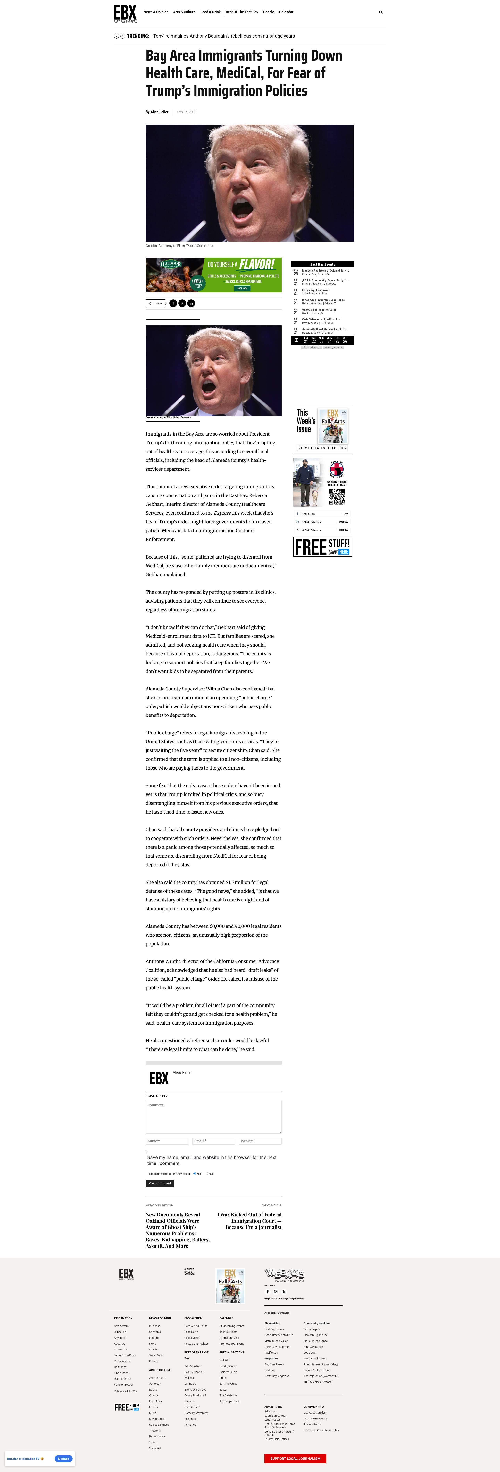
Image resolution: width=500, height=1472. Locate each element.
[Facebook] (173, 303)
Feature (154, 1337)
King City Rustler (314, 1346)
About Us (119, 1343)
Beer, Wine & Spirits (195, 1326)
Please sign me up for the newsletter (168, 1173)
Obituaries (120, 1367)
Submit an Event (229, 1337)
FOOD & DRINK (193, 1318)
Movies (153, 1407)
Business (154, 1326)
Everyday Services (195, 1389)
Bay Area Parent (274, 1364)
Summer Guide (228, 1383)
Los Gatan (310, 1352)
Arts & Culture (192, 1366)
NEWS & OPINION (160, 1318)
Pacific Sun (271, 1352)
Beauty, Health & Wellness (194, 1374)
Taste (223, 1389)
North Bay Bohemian (277, 1346)
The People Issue (230, 1401)
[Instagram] (276, 1292)
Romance (190, 1424)
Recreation (190, 1418)
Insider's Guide (228, 1372)
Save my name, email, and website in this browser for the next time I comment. (212, 1160)
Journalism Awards (316, 1418)
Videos (153, 1442)
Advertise (119, 1337)
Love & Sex (155, 1401)
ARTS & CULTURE (160, 1370)
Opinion (153, 1349)
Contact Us (121, 1349)
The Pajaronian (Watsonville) (321, 1376)
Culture (153, 1395)
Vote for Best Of (123, 1384)
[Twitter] (182, 303)
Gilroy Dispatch (313, 1329)
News (152, 1343)
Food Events (191, 1337)
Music (152, 1413)
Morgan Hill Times (315, 1358)
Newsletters (121, 1326)
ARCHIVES (189, 1272)
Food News (191, 1331)
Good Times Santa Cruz (278, 1335)
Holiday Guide (228, 1366)
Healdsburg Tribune (316, 1335)
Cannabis (155, 1331)
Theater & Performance (157, 1433)
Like (346, 513)
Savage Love (156, 1418)
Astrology (155, 1383)
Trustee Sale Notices (276, 1439)
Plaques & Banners (125, 1390)
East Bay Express (274, 1329)
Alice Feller (160, 112)
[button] (381, 12)
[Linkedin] (191, 303)
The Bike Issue (228, 1395)
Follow (343, 521)
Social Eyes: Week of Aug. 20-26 (185, 36)
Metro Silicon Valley (276, 1340)
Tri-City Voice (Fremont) (318, 1381)
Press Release (122, 1361)
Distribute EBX (122, 1378)
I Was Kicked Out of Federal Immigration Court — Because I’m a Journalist (249, 1220)
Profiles (153, 1361)
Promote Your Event (232, 1343)
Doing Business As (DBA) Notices (279, 1433)
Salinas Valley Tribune (317, 1370)
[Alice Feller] (159, 1078)
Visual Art (155, 1448)
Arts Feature (156, 1377)
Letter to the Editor (125, 1355)
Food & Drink (192, 1407)
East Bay (269, 1370)
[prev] (116, 36)
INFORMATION (123, 1318)
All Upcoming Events (232, 1326)
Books (153, 1389)
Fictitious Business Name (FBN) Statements (279, 1425)
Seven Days (156, 1355)
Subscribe (120, 1331)
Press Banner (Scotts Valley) (321, 1364)
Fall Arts (224, 1360)
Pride (223, 1377)
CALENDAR (226, 1318)
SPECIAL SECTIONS (232, 1352)
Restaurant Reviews (196, 1343)
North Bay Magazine (276, 1376)
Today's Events (228, 1331)
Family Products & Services (195, 1398)
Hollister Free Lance (316, 1340)
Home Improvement (196, 1413)
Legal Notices (272, 1419)
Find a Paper (121, 1373)
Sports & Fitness (159, 1424)
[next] (122, 36)
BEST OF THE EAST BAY (196, 1355)
